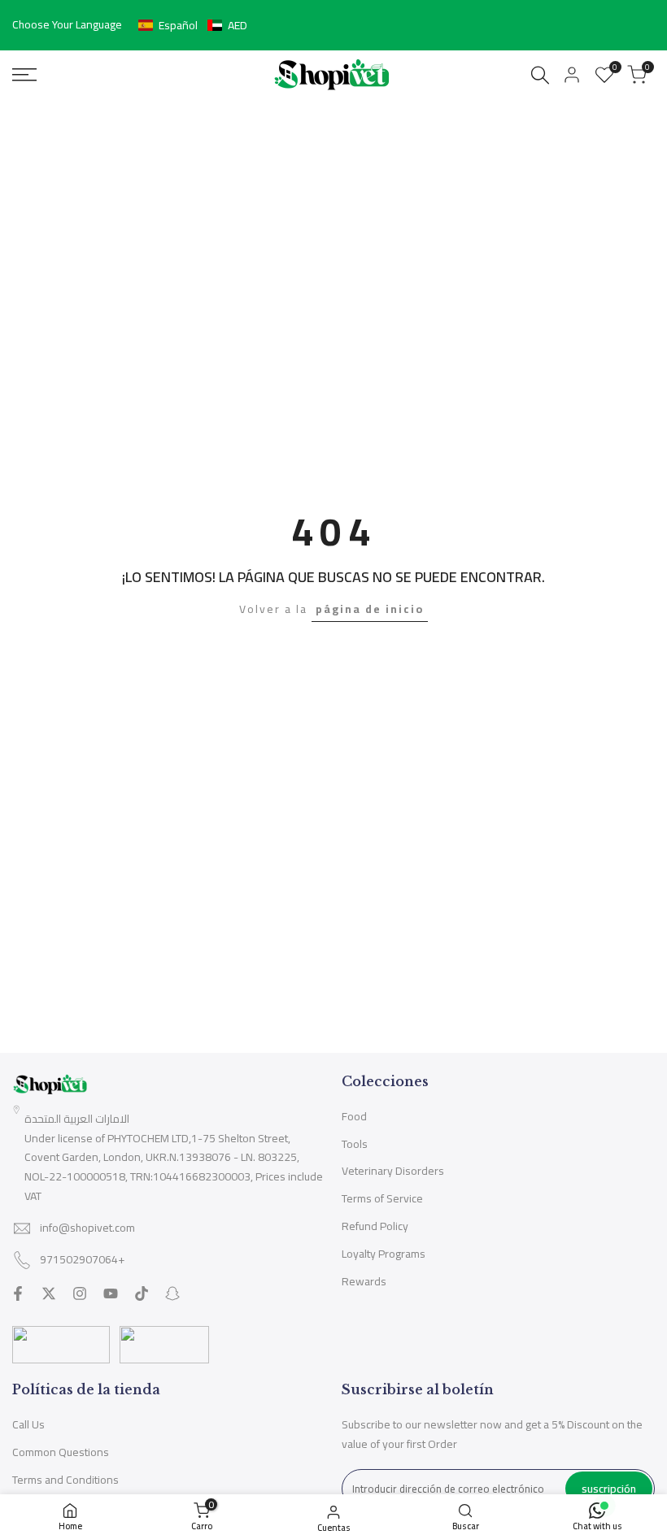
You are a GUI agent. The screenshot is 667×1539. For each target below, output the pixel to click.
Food (354, 1116)
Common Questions (60, 1452)
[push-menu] (24, 75)
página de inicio (370, 609)
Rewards (364, 1281)
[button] (192, 25)
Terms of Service (382, 1198)
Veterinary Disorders (393, 1170)
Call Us (28, 1424)
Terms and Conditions (65, 1479)
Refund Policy (375, 1226)
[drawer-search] (540, 75)
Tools (355, 1143)
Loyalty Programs (383, 1253)
